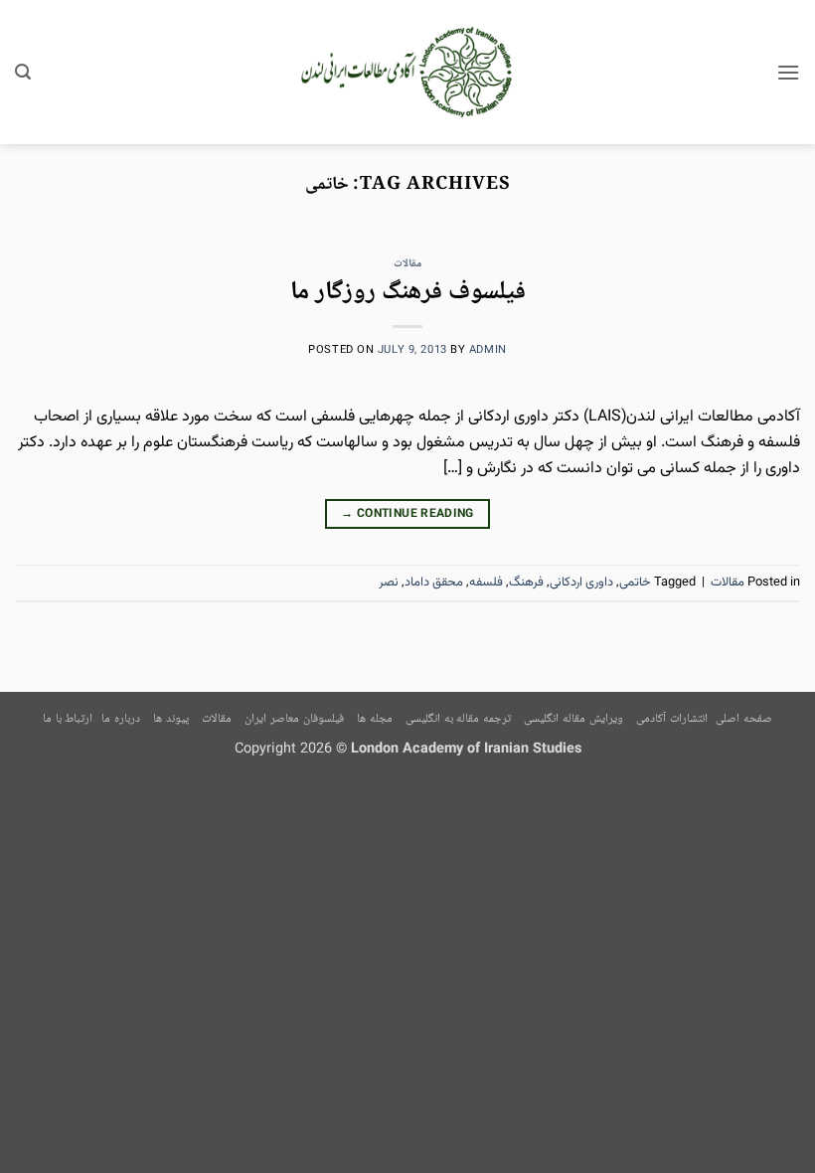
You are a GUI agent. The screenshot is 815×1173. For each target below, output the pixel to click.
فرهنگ (526, 582)
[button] (788, 72)
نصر (389, 582)
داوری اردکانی (581, 582)
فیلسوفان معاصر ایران (293, 719)
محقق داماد (434, 582)
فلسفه (486, 582)
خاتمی (635, 582)
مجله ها (375, 719)
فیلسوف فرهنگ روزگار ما (408, 292)
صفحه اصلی (744, 719)
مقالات (407, 263)
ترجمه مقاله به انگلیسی (458, 719)
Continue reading (407, 514)
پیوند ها (171, 719)
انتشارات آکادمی (672, 719)
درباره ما (120, 719)
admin (488, 350)
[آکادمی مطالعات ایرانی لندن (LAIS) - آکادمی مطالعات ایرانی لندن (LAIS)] (408, 72)
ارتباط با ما (67, 719)
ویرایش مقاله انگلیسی (573, 719)
